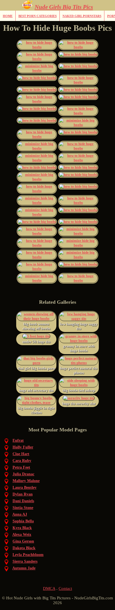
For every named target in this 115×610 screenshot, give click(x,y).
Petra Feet (21, 467)
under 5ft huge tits (36, 342)
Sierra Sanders (25, 561)
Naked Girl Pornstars (82, 16)
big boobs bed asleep (79, 390)
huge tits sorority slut (78, 403)
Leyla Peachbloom (28, 555)
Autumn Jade (23, 568)
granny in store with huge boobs (79, 348)
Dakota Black (24, 548)
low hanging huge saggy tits (79, 326)
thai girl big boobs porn (36, 368)
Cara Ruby (22, 461)
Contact (65, 588)
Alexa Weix (21, 534)
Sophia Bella (23, 521)
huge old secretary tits (36, 390)
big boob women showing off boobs (36, 326)
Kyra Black (22, 528)
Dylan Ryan (23, 494)
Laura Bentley (25, 487)
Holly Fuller (23, 447)
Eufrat (18, 440)
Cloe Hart (21, 454)
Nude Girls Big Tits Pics (64, 7)
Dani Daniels (23, 501)
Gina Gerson (23, 541)
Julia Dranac (23, 474)
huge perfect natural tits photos (78, 370)
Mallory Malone (26, 481)
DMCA (49, 588)
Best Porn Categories (37, 16)
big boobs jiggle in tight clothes (36, 410)
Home (8, 16)
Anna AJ (19, 514)
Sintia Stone (23, 508)
